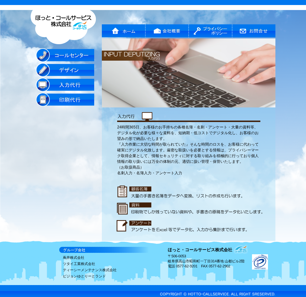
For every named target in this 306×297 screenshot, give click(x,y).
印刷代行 (65, 99)
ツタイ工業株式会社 (79, 264)
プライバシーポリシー (210, 30)
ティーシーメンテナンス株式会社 (90, 270)
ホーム (123, 30)
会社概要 (167, 30)
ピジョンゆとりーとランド (84, 276)
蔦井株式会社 (73, 257)
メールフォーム (254, 30)
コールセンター (65, 55)
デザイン (65, 70)
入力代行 (65, 85)
